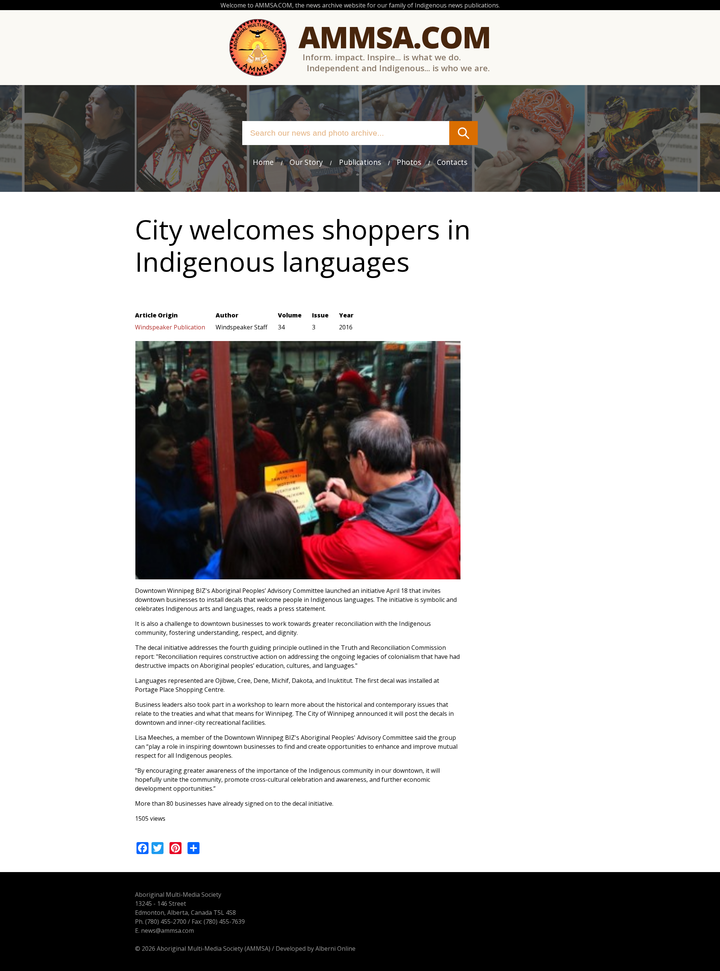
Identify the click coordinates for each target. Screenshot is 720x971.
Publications (360, 162)
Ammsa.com (394, 36)
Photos (409, 162)
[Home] (258, 47)
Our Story (306, 162)
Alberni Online (335, 948)
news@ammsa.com (167, 930)
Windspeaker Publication (170, 327)
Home (263, 162)
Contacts (452, 162)
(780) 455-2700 (165, 921)
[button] (297, 575)
